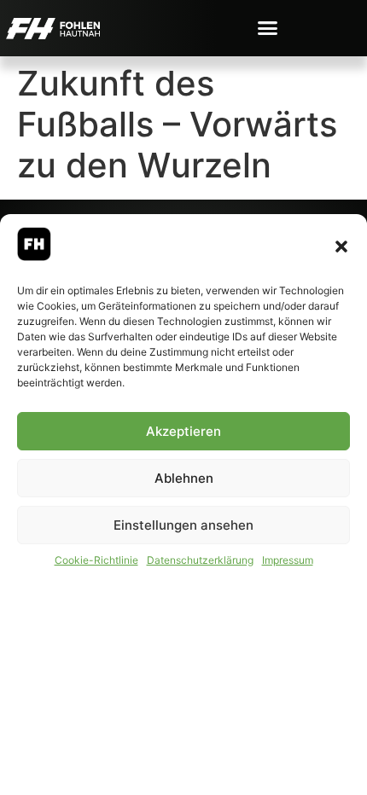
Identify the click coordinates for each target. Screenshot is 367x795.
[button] (341, 246)
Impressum (287, 560)
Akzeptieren (183, 431)
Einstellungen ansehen (183, 525)
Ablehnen (183, 478)
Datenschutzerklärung (200, 560)
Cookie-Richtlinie (96, 560)
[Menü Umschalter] (267, 27)
